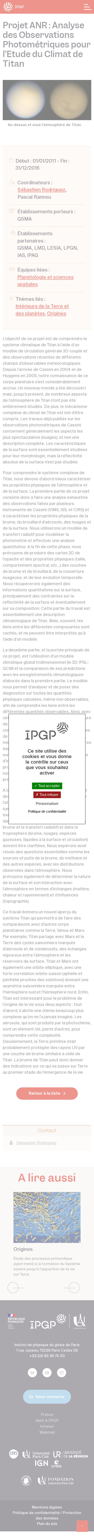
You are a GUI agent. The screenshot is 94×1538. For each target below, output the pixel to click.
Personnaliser (47, 804)
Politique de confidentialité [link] (47, 812)
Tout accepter (48, 786)
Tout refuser (48, 795)
